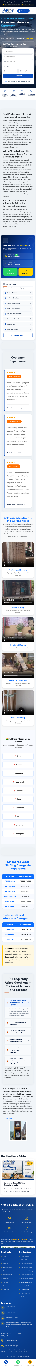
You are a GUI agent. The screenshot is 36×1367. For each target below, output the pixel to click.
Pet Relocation (25, 1297)
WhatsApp (10, 273)
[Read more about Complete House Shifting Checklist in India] (18, 1170)
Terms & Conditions (23, 1356)
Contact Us (6, 1289)
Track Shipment (7, 1274)
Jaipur (19, 816)
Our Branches (10, 38)
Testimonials (6, 1278)
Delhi (19, 756)
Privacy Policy (11, 1356)
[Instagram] (14, 1351)
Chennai (19, 790)
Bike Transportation (26, 1267)
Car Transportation (26, 1263)
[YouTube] (24, 1351)
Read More (8, 1118)
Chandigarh (19, 833)
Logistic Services (25, 1293)
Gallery (5, 1286)
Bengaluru (19, 773)
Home (2, 38)
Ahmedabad (19, 808)
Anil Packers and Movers (20, 1239)
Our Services (6, 1260)
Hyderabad (19, 782)
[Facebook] (10, 1351)
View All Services (18, 335)
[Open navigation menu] (33, 11)
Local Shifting (25, 1289)
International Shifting (27, 1278)
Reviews (5, 1282)
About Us (5, 1263)
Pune (19, 799)
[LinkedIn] (20, 1351)
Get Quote (25, 273)
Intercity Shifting (25, 1286)
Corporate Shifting (26, 1282)
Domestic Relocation (27, 1274)
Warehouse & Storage (27, 1271)
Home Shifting (25, 1256)
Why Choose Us (7, 1267)
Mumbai (19, 765)
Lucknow (19, 825)
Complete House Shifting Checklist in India (14, 1184)
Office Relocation (26, 1260)
